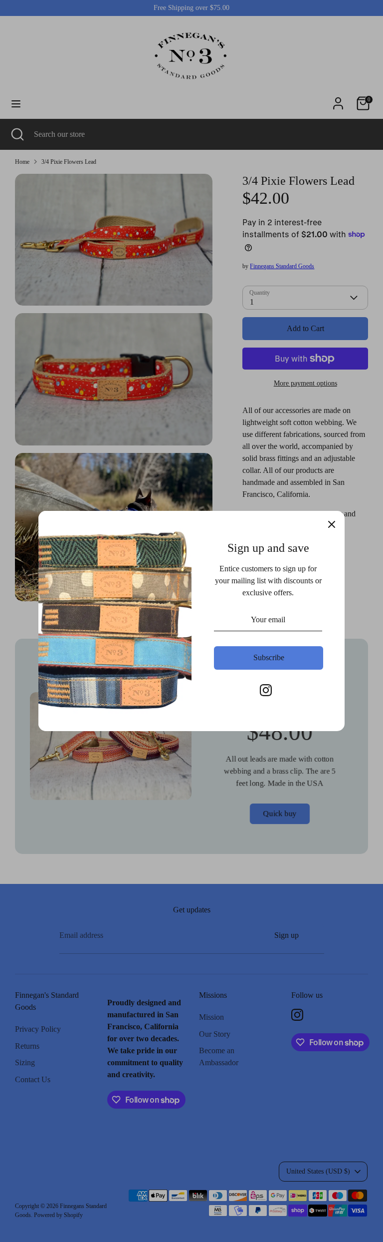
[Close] (332, 524)
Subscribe (268, 657)
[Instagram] (266, 690)
